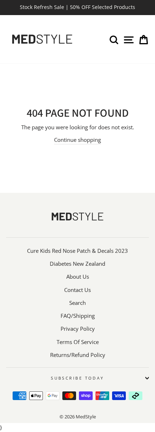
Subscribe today (77, 378)
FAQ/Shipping (78, 315)
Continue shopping (77, 139)
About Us (77, 276)
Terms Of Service (78, 341)
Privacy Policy (78, 328)
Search (77, 302)
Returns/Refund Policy (77, 354)
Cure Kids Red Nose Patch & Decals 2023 (77, 250)
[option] (77, 7)
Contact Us (77, 289)
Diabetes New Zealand (77, 263)
